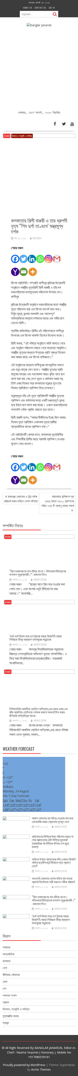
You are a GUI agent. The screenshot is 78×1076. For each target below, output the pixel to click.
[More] (33, 269)
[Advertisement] (39, 69)
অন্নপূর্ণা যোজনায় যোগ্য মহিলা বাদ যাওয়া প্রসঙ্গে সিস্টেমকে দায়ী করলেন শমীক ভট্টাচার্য (53, 880)
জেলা (5, 982)
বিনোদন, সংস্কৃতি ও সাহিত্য (22, 135)
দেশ (4, 988)
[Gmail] (57, 256)
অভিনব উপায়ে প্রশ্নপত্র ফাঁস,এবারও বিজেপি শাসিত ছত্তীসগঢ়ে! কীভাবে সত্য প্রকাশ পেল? (54, 862)
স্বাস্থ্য (6, 1023)
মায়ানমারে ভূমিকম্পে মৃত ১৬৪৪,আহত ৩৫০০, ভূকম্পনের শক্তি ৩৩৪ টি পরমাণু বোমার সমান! (57, 501)
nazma (37, 238)
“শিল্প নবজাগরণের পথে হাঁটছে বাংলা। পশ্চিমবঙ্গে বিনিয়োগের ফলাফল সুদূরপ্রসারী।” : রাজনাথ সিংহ (37, 573)
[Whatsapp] (40, 256)
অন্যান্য (6, 947)
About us (27, 7)
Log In (52, 7)
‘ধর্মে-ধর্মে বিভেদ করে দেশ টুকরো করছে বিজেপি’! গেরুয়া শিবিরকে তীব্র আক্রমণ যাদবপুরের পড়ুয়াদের (35, 638)
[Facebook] (15, 256)
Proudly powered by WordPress (24, 1065)
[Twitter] (23, 256)
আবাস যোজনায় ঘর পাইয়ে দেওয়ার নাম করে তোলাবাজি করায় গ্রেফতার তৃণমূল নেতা (52, 820)
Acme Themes (41, 1069)
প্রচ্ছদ (6, 1002)
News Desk (40, 579)
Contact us (40, 7)
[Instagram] (48, 256)
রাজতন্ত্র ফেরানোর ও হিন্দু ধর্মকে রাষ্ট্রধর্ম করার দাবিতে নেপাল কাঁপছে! (21, 498)
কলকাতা (7, 135)
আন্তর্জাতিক (8, 954)
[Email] (23, 269)
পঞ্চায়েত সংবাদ (10, 995)
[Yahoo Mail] (15, 269)
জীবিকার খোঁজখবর (11, 975)
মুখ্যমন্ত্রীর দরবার (11, 1016)
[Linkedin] (32, 256)
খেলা (5, 968)
